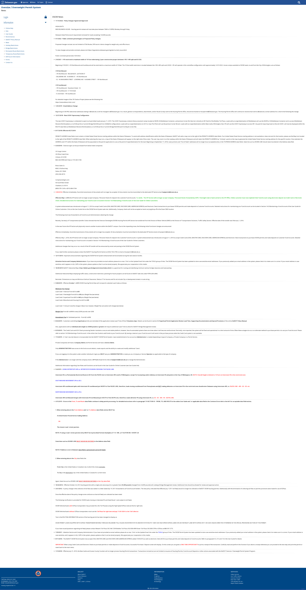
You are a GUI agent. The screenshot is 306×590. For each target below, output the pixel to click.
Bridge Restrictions (12, 48)
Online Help (9, 28)
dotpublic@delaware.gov (11, 583)
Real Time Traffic (235, 579)
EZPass (88, 581)
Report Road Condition (237, 583)
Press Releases (82, 576)
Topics (41, 2)
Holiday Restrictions (12, 45)
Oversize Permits (235, 578)
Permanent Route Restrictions (15, 51)
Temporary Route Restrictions (15, 54)
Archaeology (157, 581)
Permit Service (10, 37)
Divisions (80, 578)
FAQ (7, 31)
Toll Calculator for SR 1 (237, 581)
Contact (50, 2)
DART (83, 581)
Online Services (235, 574)
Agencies (25, 2)
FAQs (79, 579)
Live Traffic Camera (236, 576)
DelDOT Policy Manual (13, 40)
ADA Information (153, 588)
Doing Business (158, 578)
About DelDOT (82, 574)
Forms (8, 59)
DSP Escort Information (13, 57)
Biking (155, 574)
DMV (79, 581)
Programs (157, 576)
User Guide (9, 34)
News (33, 2)
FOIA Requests (158, 579)
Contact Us (9, 62)
